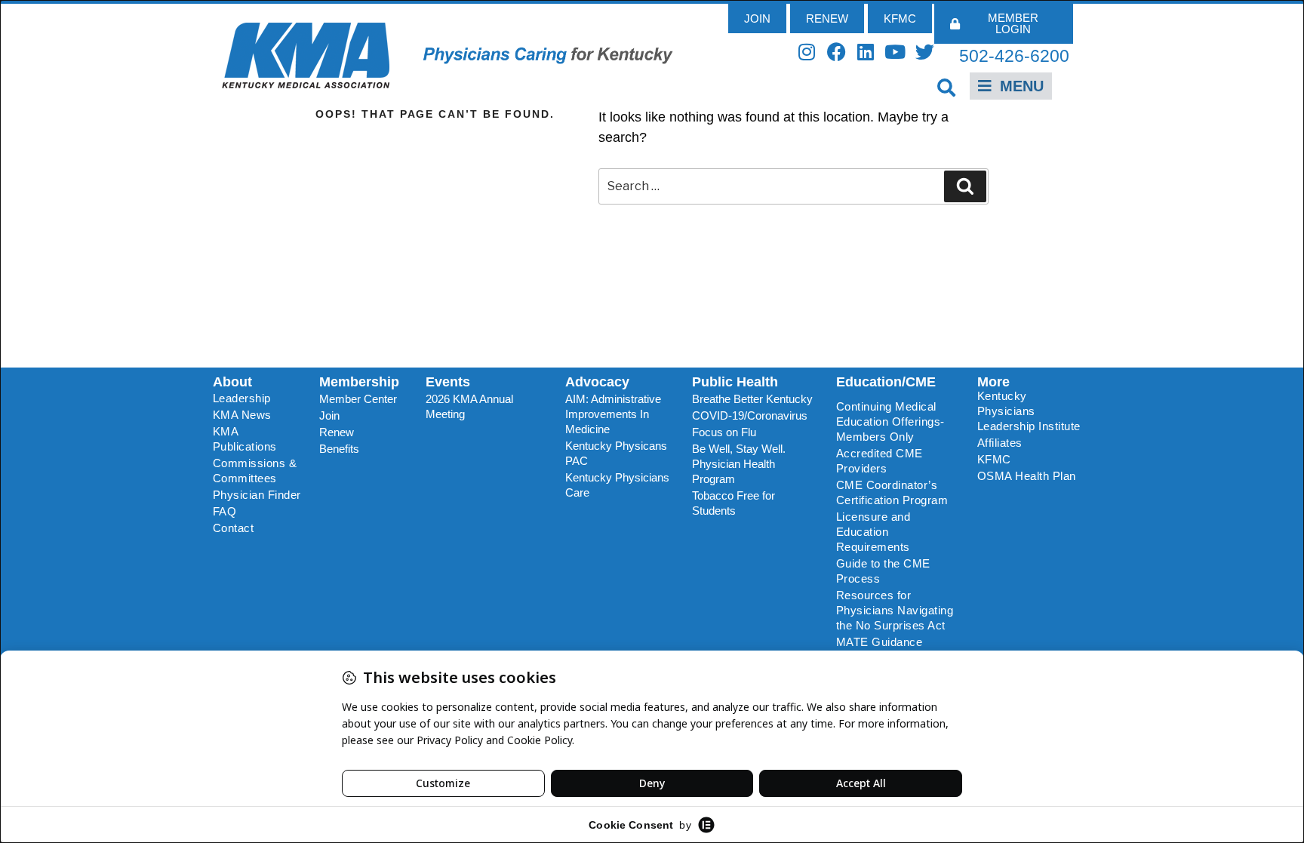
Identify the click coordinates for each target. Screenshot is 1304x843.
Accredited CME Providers (879, 461)
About (232, 381)
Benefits (339, 448)
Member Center (358, 398)
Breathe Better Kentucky (752, 398)
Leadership (242, 398)
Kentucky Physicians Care (617, 485)
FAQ (225, 511)
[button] (946, 87)
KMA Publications (245, 439)
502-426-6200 (1014, 56)
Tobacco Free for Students (733, 503)
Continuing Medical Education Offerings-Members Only (890, 421)
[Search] (965, 186)
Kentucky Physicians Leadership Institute (1029, 410)
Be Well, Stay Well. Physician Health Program (739, 463)
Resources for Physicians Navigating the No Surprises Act (895, 610)
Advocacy (597, 381)
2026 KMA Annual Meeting (469, 406)
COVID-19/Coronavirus (749, 415)
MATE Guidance (879, 641)
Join (329, 415)
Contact (233, 527)
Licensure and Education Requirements (873, 531)
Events (448, 381)
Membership (359, 381)
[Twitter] (924, 51)
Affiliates (1000, 442)
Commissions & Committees (255, 471)
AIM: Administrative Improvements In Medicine (613, 413)
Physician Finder (257, 494)
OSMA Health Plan (1026, 475)
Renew (336, 432)
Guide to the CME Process (883, 571)
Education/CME (886, 381)
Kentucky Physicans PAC (616, 453)
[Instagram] (807, 51)
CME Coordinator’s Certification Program (892, 492)
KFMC (994, 459)
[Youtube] (895, 51)
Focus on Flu (724, 432)
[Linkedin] (866, 51)
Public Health (735, 381)
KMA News (242, 414)
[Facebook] (836, 51)
